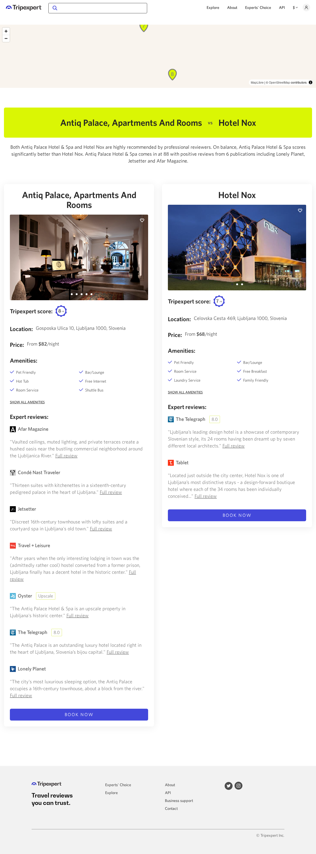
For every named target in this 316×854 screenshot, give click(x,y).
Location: (21, 328)
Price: (17, 344)
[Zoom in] (6, 31)
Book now (79, 714)
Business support (179, 800)
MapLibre (257, 82)
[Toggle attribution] (311, 82)
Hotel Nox (237, 195)
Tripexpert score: (31, 311)
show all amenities (27, 402)
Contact (171, 808)
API (282, 7)
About (232, 7)
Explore (213, 7)
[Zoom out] (6, 38)
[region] (158, 56)
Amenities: (23, 360)
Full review (66, 455)
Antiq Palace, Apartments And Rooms (79, 200)
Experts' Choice (258, 7)
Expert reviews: (29, 416)
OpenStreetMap (279, 82)
